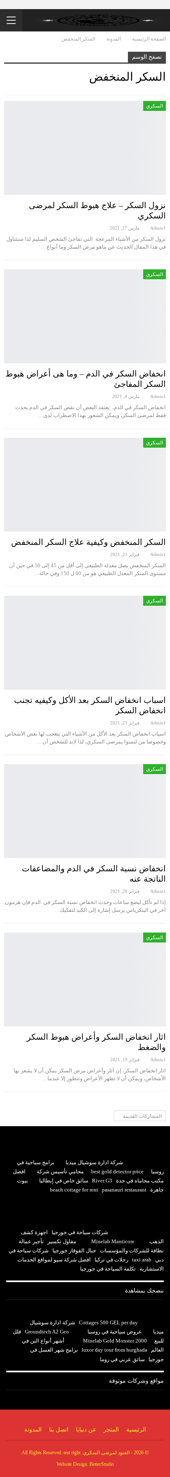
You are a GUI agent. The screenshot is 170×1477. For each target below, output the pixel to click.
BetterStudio (102, 1464)
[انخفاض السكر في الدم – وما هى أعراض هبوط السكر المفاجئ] (85, 316)
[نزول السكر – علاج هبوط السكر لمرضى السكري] (85, 148)
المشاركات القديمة (142, 1116)
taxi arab (141, 1259)
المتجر (111, 1430)
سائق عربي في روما (122, 1359)
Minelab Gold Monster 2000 (115, 1341)
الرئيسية (136, 1430)
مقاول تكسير (61, 1241)
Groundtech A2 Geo (47, 1331)
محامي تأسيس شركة (60, 1171)
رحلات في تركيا (111, 1259)
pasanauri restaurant (124, 1190)
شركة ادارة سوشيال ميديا (94, 1162)
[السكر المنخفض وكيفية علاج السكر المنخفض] (85, 485)
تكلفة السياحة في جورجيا (108, 1269)
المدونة (33, 1430)
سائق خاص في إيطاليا (63, 1180)
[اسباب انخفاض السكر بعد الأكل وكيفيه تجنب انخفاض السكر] (85, 643)
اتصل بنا (58, 1430)
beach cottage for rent (74, 1190)
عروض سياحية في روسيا (114, 1331)
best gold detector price (117, 1171)
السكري (154, 106)
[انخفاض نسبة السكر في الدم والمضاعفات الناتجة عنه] (85, 811)
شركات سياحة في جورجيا (80, 1232)
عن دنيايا (86, 1430)
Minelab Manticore (113, 1241)
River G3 (102, 1180)
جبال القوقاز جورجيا (74, 1250)
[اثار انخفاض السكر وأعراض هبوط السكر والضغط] (85, 979)
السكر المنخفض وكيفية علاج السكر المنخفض (88, 542)
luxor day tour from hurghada (114, 1350)
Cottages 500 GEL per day (108, 1322)
